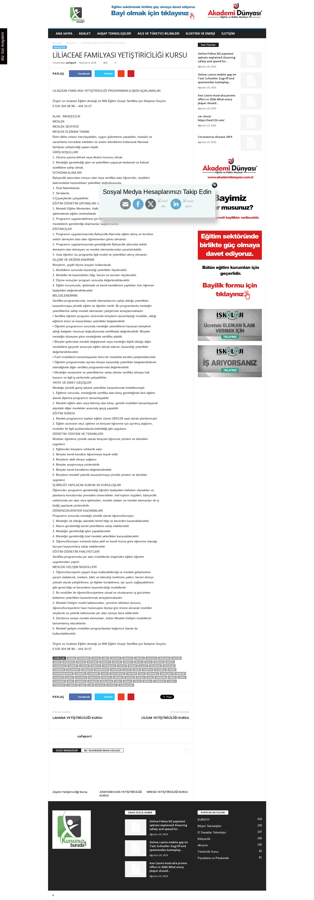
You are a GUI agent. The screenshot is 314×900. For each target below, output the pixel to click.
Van (91, 685)
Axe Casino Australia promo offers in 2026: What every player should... (216, 99)
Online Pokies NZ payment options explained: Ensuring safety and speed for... (216, 57)
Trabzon (59, 685)
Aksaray (115, 658)
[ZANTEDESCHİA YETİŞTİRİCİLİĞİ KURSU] (121, 773)
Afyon (96, 658)
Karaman (93, 673)
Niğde (172, 677)
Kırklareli (166, 673)
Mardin (118, 677)
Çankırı (73, 665)
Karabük (80, 673)
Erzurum (169, 665)
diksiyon (203, 845)
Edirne (132, 665)
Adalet (85, 33)
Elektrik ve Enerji (200, 33)
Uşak (82, 685)
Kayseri (132, 673)
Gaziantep (73, 669)
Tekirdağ (159, 681)
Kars (104, 673)
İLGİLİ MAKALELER (67, 750)
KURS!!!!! (204, 819)
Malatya (94, 677)
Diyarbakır (109, 665)
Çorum (84, 665)
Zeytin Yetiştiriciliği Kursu (70, 792)
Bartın (81, 662)
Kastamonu (117, 673)
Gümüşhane (101, 669)
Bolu (148, 662)
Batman (92, 662)
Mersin (130, 677)
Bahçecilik (71, 42)
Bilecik (117, 662)
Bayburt (105, 662)
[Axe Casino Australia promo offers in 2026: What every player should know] (251, 101)
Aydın (57, 662)
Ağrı (105, 658)
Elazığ (143, 665)
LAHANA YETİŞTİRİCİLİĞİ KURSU (77, 717)
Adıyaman (84, 658)
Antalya (151, 658)
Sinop (127, 681)
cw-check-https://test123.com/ (211, 118)
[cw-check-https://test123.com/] (251, 122)
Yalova (100, 685)
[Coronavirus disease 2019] (251, 143)
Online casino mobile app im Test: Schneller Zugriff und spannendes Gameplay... (217, 78)
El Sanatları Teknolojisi (212, 832)
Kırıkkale (153, 673)
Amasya (128, 658)
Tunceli (72, 685)
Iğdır (136, 669)
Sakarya (80, 681)
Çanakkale (59, 665)
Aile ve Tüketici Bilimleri (158, 33)
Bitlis (139, 662)
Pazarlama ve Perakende (213, 858)
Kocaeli (58, 677)
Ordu (182, 677)
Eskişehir (59, 669)
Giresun (87, 669)
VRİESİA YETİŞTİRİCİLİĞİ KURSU (167, 792)
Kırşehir (180, 673)
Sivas (137, 681)
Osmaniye (59, 681)
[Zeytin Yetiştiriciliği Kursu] (74, 773)
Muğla (140, 677)
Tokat (171, 681)
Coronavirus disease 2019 (215, 137)
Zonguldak (126, 685)
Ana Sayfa (64, 33)
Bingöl (128, 662)
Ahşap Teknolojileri (114, 33)
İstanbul (160, 669)
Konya (69, 677)
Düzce (122, 665)
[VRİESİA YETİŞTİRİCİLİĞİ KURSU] (168, 773)
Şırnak (147, 681)
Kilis (141, 673)
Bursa (170, 662)
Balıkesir (68, 662)
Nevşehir (161, 677)
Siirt (118, 681)
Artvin (176, 658)
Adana (71, 658)
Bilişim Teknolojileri (209, 826)
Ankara (139, 658)
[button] (259, 33)
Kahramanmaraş (63, 673)
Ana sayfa (57, 42)
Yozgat (112, 685)
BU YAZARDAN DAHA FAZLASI (102, 750)
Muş (150, 677)
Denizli (96, 665)
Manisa (106, 677)
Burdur (159, 662)
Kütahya (81, 677)
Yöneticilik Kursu (208, 851)
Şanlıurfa (106, 681)
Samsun (93, 681)
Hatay (127, 669)
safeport (71, 62)
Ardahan (164, 658)
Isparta (147, 669)
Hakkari (116, 669)
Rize (70, 681)
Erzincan (155, 665)
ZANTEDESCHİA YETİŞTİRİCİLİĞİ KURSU (121, 793)
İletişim (228, 33)
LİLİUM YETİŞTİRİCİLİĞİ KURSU (165, 717)
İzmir (172, 669)
